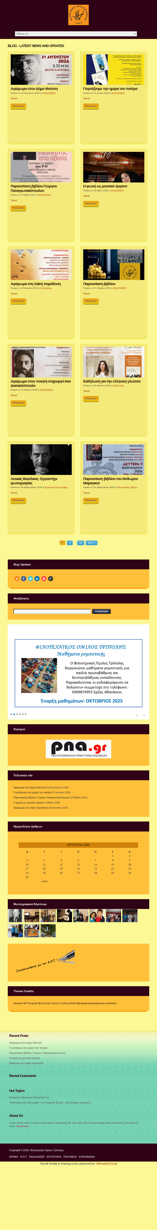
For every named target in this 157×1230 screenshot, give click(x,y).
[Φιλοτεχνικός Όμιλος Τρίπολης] (78, 24)
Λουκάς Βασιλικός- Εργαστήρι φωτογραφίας (34, 481)
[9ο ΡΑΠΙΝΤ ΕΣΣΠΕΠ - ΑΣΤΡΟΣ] (31, 1059)
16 (129, 993)
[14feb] (48, 1044)
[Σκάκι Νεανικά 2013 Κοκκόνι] (130, 1044)
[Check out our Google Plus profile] (50, 578)
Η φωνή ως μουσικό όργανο (105, 186)
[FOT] (31, 1044)
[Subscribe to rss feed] (17, 578)
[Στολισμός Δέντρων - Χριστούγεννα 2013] (48, 1059)
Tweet (14, 98)
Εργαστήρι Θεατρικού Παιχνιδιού (27, 1226)
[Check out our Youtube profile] (44, 578)
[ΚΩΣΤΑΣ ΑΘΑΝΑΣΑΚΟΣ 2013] (81, 1044)
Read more (18, 106)
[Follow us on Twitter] (30, 578)
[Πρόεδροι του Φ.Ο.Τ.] (15, 1044)
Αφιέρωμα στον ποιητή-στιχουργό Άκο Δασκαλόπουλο (41, 383)
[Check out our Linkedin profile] (37, 578)
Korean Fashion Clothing (56, 1131)
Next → (91, 543)
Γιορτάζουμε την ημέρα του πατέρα (110, 89)
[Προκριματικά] (97, 1044)
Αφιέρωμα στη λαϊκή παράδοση (36, 284)
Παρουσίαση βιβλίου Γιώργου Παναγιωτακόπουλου (34, 188)
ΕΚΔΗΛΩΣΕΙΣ (49, 93)
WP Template (30, 1131)
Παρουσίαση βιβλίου (99, 284)
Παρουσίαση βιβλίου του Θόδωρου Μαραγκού (110, 481)
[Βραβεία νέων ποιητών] (113, 1044)
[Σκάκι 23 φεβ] (64, 1044)
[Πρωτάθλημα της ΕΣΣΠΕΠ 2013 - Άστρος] (15, 1059)
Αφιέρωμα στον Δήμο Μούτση (34, 89)
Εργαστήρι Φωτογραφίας (56, 487)
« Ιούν (44, 1010)
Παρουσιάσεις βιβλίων (127, 487)
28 (80, 543)
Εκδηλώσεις (46, 288)
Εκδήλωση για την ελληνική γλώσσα (111, 381)
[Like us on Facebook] (23, 578)
